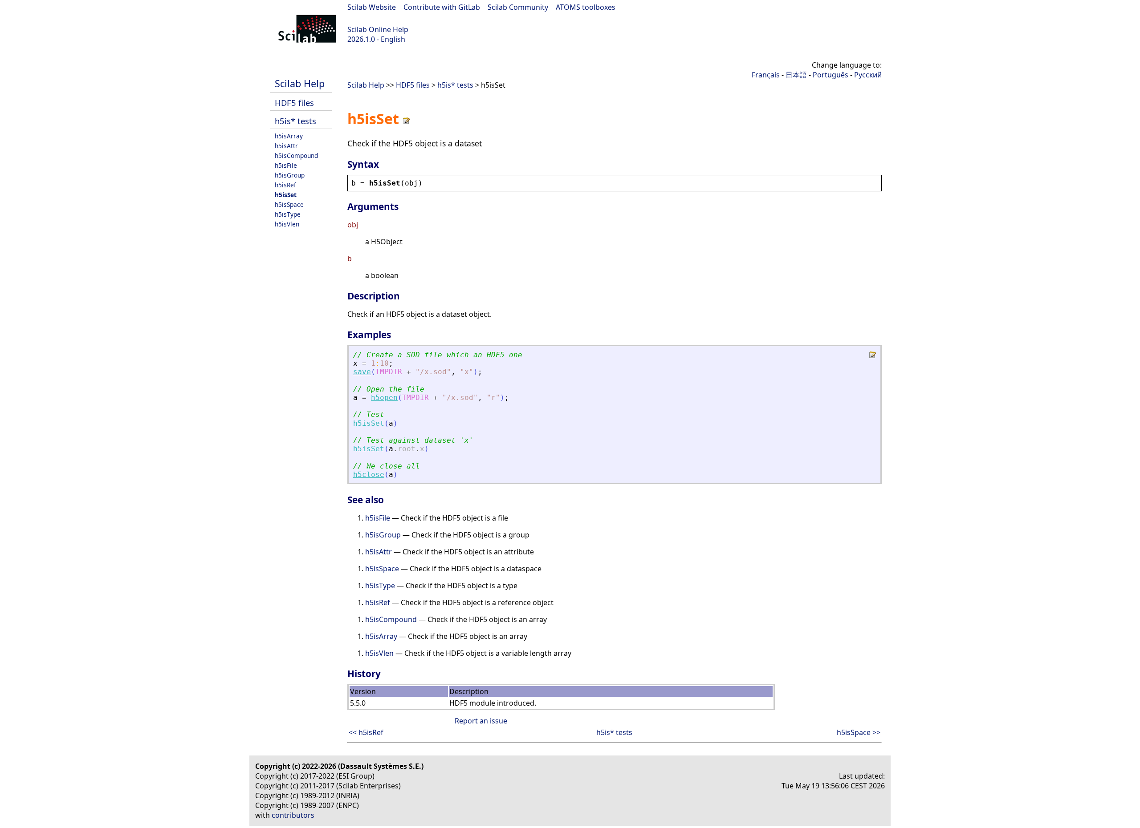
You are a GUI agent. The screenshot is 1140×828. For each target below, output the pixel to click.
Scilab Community (518, 7)
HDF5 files (294, 102)
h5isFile (286, 165)
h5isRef (285, 185)
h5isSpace (289, 204)
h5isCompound (296, 155)
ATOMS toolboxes (585, 7)
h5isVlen (287, 224)
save (362, 372)
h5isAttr (286, 145)
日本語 (796, 75)
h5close (368, 474)
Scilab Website (371, 7)
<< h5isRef (366, 732)
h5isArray (289, 136)
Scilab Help (300, 83)
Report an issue (481, 721)
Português (830, 75)
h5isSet (286, 194)
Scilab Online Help (377, 29)
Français (766, 75)
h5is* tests (295, 120)
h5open (384, 397)
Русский (868, 75)
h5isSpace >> (858, 732)
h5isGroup (290, 175)
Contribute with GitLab (441, 7)
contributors (293, 815)
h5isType (288, 214)
